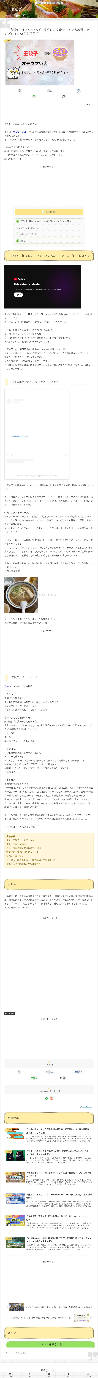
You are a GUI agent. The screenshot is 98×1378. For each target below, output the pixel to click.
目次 (47, 212)
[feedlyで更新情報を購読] (47, 1098)
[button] (63, 96)
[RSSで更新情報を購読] (51, 1098)
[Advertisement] (49, 112)
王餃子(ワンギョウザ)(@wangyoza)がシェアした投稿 (37, 476)
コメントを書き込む (50, 1344)
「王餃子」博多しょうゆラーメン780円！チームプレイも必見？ (45, 221)
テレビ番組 (10, 1013)
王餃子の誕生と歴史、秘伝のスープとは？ (36, 228)
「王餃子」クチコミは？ (28, 234)
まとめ (23, 241)
